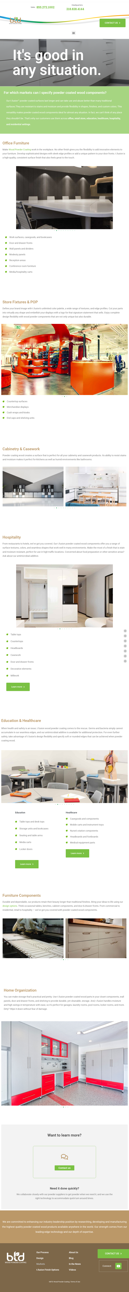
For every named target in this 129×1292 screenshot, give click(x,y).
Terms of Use (75, 1282)
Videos (72, 1269)
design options (10, 906)
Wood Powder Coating (20, 149)
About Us (73, 1252)
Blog (71, 1258)
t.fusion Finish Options (47, 1269)
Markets (40, 1264)
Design (39, 1258)
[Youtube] (118, 1266)
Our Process (42, 1252)
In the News (75, 1264)
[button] (74, 33)
